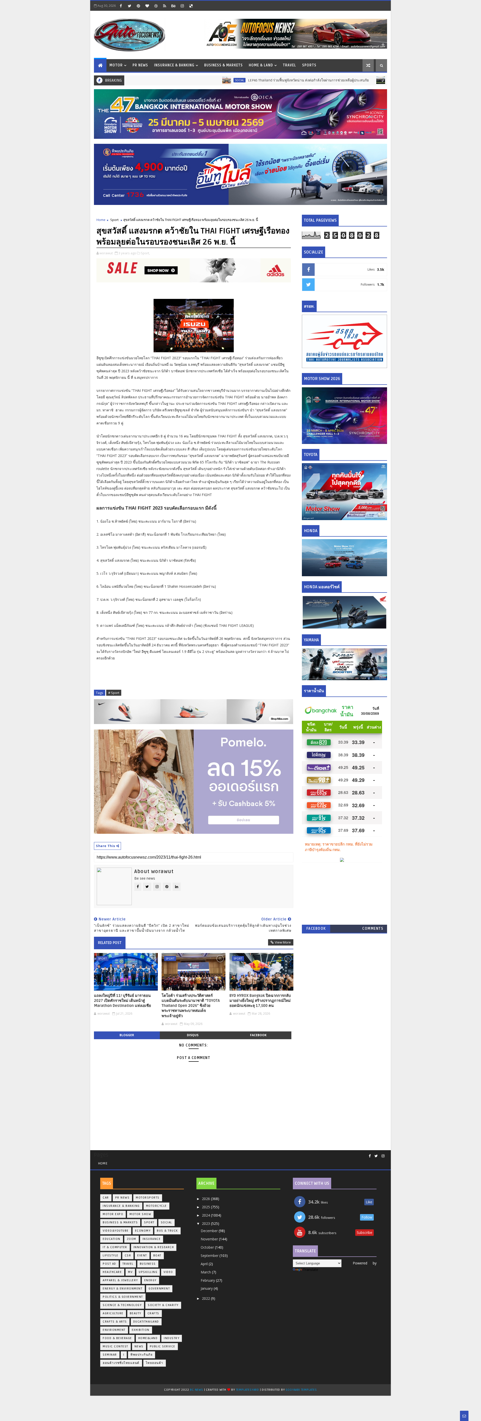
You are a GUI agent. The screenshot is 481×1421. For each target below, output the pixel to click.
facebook (258, 1035)
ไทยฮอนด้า (154, 1363)
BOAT (157, 1255)
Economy (143, 1231)
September (210, 1255)
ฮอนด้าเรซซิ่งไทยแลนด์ (121, 1363)
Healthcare (112, 1272)
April (205, 1263)
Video (168, 1272)
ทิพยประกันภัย (142, 1355)
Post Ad (109, 1264)
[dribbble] (156, 6)
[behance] (173, 6)
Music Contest (115, 1346)
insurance (152, 1239)
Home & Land (261, 65)
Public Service (162, 1346)
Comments (372, 928)
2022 (206, 1298)
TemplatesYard (247, 1390)
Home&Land (148, 1338)
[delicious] (191, 6)
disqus (192, 1035)
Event (142, 1255)
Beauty (135, 1313)
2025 (206, 1207)
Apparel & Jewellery (120, 1280)
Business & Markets (223, 65)
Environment (114, 1330)
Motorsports (148, 1198)
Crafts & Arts (115, 1322)
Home (100, 219)
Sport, (145, 253)
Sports (309, 65)
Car (106, 1198)
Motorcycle (156, 1206)
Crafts (153, 1313)
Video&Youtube (116, 1231)
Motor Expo (113, 1214)
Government (159, 1288)
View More (283, 942)
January (207, 1288)
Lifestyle (110, 1255)
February (208, 1280)
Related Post (110, 942)
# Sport (113, 692)
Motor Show (140, 1214)
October (208, 1247)
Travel (289, 65)
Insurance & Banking (174, 65)
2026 (206, 1198)
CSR (128, 1255)
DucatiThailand (146, 1322)
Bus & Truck (352, 80)
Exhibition (141, 1330)
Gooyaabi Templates (301, 1390)
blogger (126, 1035)
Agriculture (113, 1313)
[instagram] (182, 6)
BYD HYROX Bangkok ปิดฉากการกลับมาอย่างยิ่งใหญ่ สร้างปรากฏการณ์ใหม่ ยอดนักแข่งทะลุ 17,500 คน (260, 1000)
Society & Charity (163, 1305)
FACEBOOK (316, 928)
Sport (114, 219)
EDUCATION (112, 1239)
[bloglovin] (147, 6)
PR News (140, 65)
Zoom (131, 1239)
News (139, 1346)
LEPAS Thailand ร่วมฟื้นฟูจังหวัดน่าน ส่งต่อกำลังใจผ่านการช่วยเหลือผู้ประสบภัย (263, 80)
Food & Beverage (117, 1338)
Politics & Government (123, 1297)
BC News (197, 1390)
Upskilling (148, 1272)
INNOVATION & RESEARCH (154, 1247)
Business (148, 1264)
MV (130, 1272)
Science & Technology (122, 1305)
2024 (206, 1215)
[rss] (164, 6)
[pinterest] (138, 6)
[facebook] (121, 6)
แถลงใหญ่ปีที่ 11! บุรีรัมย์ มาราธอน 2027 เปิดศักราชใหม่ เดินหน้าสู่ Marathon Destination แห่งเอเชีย (122, 1000)
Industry (171, 1338)
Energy (150, 1280)
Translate (310, 1269)
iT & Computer (115, 1247)
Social (194, 80)
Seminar (110, 1355)
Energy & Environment (122, 1288)
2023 (206, 1223)
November (210, 1239)
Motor (116, 65)
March (206, 1272)
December (210, 1230)
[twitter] (129, 6)
